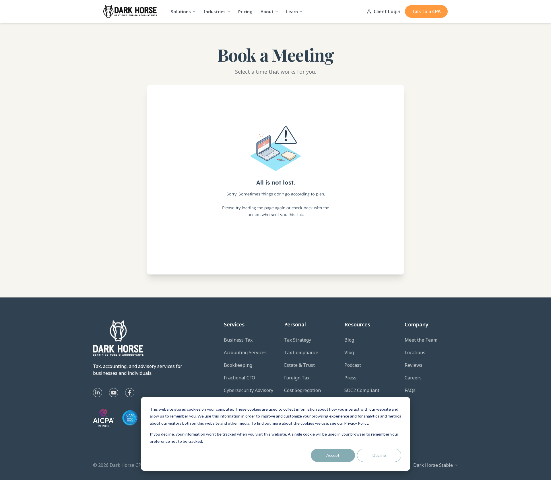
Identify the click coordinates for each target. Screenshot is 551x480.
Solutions (181, 11)
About (267, 11)
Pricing (245, 11)
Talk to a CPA (426, 11)
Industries (214, 11)
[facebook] (129, 392)
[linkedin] (97, 392)
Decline (379, 455)
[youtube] (113, 392)
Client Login (387, 11)
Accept (332, 455)
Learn (292, 11)
